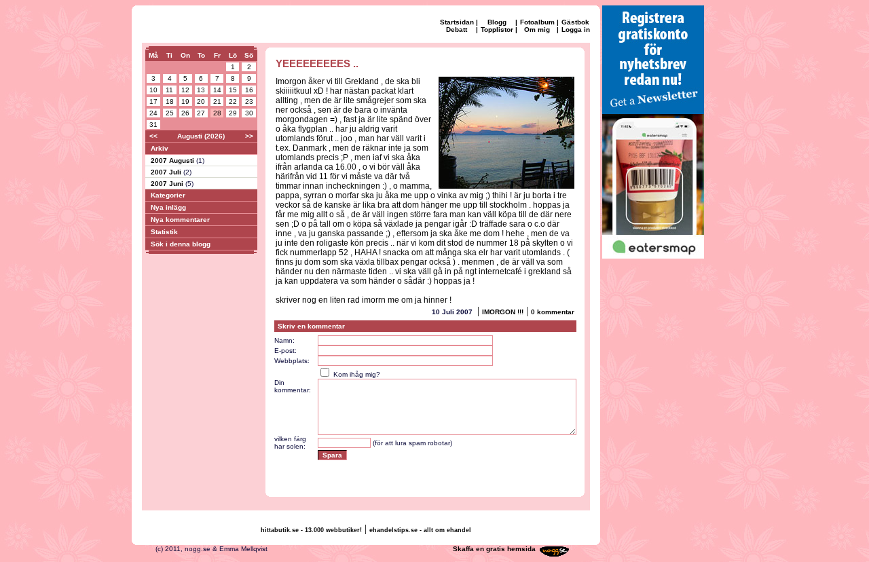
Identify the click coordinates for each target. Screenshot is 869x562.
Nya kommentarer (180, 219)
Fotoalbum (537, 22)
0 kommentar (552, 312)
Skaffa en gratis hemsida (494, 548)
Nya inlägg (168, 207)
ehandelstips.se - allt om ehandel (420, 530)
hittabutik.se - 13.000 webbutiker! (311, 530)
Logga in (575, 29)
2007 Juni (168, 183)
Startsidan (457, 22)
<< (153, 136)
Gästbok (575, 22)
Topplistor (497, 29)
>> (249, 136)
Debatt (456, 29)
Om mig (537, 29)
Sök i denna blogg (180, 244)
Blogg (496, 22)
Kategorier (168, 195)
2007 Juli (167, 172)
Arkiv (159, 148)
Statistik (164, 232)
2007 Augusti (173, 160)
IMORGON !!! (502, 312)
